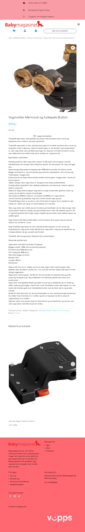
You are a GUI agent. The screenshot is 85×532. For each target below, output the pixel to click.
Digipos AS (22, 507)
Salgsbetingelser (17, 484)
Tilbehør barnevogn (34, 38)
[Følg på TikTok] (19, 496)
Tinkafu (17, 313)
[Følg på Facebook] (10, 496)
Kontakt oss (14, 479)
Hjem (10, 38)
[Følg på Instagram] (14, 496)
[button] (73, 48)
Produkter (50, 451)
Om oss (13, 476)
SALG (48, 448)
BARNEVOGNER (19, 38)
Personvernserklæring (19, 481)
